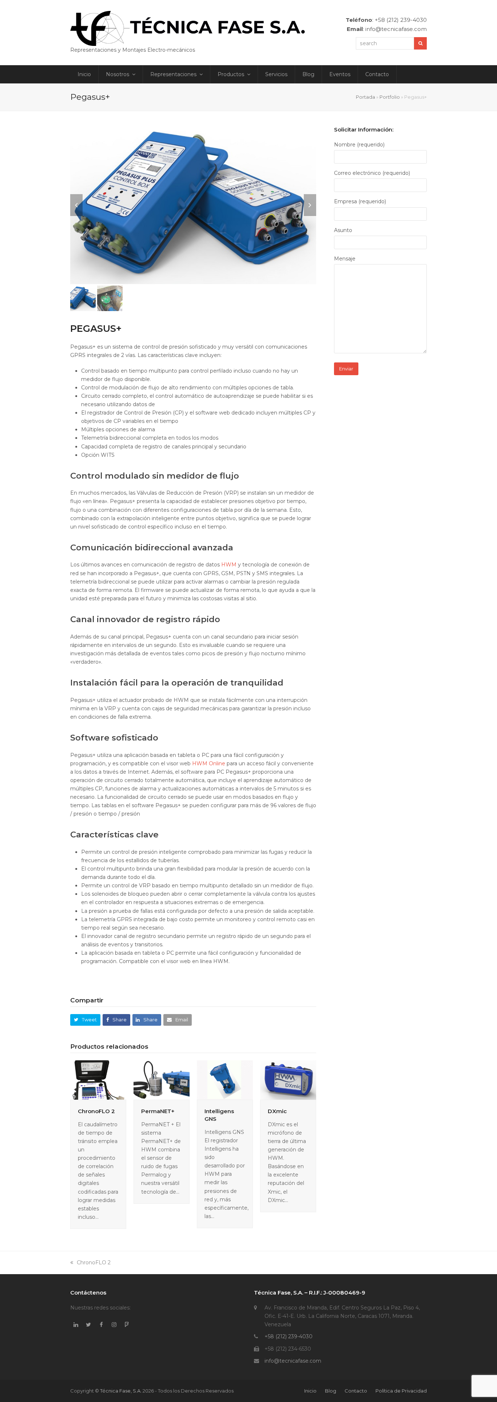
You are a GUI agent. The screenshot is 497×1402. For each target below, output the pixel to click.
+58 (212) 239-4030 (289, 1336)
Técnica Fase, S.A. (121, 1391)
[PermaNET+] (162, 1079)
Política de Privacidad (401, 1391)
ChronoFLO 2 (96, 1111)
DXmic (277, 1111)
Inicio (310, 1391)
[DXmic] (288, 1079)
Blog (330, 1391)
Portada (365, 97)
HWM (228, 564)
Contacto (356, 1391)
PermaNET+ (158, 1111)
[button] (76, 205)
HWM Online (208, 763)
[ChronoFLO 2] (98, 1079)
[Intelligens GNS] (225, 1079)
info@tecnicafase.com (293, 1361)
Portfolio (389, 97)
